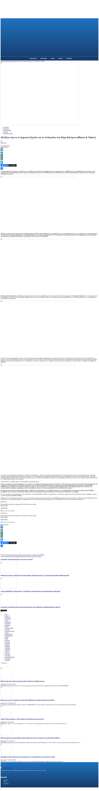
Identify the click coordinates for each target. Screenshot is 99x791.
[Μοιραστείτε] (49, 168)
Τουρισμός (7, 660)
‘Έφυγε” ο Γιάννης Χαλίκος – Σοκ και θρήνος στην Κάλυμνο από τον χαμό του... (22, 719)
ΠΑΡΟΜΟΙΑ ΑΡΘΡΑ (6, 559)
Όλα (6, 614)
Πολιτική (5, 132)
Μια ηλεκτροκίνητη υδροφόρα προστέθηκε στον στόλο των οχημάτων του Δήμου (24, 556)
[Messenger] (49, 163)
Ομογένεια (7, 643)
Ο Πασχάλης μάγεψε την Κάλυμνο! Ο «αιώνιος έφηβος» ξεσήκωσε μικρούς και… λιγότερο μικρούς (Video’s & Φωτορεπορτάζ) (35, 575)
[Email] (49, 151)
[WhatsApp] (49, 156)
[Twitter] (6, 773)
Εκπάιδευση (8, 623)
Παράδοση (7, 646)
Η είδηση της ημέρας (9, 631)
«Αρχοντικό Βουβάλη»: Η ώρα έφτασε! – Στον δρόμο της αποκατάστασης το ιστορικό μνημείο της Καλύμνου (30, 591)
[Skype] (49, 161)
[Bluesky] (49, 154)
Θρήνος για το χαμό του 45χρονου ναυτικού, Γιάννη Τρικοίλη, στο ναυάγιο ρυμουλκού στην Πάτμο (27, 700)
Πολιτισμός (7, 654)
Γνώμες (6, 620)
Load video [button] (4, 508)
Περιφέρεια (7, 648)
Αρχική (2, 61)
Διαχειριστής (3, 143)
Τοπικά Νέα (6, 61)
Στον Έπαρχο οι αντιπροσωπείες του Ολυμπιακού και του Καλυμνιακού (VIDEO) (26, 555)
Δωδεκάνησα (8, 622)
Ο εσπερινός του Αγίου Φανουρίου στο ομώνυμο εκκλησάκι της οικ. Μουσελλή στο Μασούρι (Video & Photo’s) (30, 607)
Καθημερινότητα (9, 634)
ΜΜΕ (6, 639)
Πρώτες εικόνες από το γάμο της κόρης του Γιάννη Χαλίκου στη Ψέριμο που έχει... (23, 681)
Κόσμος (6, 637)
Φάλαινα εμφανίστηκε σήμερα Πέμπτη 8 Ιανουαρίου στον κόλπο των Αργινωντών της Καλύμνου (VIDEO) (30, 738)
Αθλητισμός (12, 61)
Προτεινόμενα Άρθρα (8, 133)
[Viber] (49, 158)
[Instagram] (4, 773)
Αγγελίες (7, 616)
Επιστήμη (7, 629)
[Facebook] (49, 149)
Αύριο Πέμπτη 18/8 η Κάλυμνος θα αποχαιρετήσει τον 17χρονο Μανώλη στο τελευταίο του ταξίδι (28, 757)
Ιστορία (6, 632)
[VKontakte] (9, 773)
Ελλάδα (7, 626)
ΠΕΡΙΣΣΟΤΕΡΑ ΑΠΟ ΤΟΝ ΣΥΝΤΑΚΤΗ (22, 559)
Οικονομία (7, 640)
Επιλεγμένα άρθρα (7, 130)
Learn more (4, 505)
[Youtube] (12, 773)
